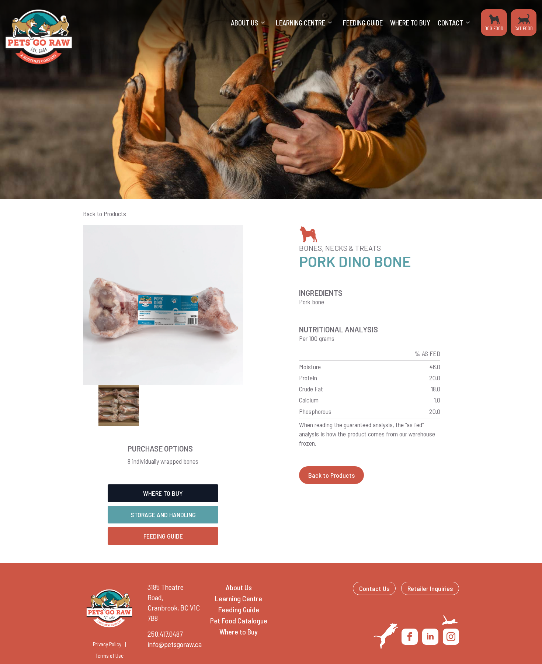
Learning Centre (300, 22)
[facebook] (410, 637)
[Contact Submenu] (470, 22)
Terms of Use (109, 655)
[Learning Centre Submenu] (332, 22)
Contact (450, 22)
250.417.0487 (165, 633)
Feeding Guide (363, 22)
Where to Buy (410, 22)
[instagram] (451, 637)
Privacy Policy (107, 644)
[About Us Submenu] (265, 22)
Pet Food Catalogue (238, 620)
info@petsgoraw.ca (174, 644)
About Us (244, 22)
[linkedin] (430, 637)
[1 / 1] (118, 405)
